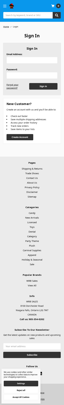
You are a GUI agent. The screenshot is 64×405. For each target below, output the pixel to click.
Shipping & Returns (32, 168)
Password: (12, 69)
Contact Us (32, 177)
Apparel (32, 254)
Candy (32, 212)
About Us (32, 182)
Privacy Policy (32, 187)
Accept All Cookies (21, 397)
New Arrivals (32, 217)
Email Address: (14, 54)
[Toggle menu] (4, 6)
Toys (32, 226)
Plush (32, 245)
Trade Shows (32, 173)
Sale (32, 264)
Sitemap (32, 196)
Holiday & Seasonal (32, 259)
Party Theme (32, 240)
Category (32, 236)
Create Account (20, 137)
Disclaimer (32, 191)
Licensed (32, 222)
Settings (21, 383)
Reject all (21, 390)
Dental (32, 231)
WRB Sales (32, 280)
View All (32, 285)
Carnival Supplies (32, 250)
